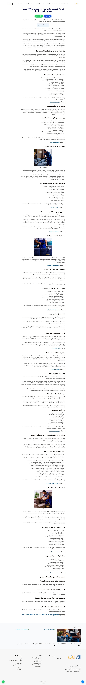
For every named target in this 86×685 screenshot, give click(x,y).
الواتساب (38, 16)
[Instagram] (57, 658)
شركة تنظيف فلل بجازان (30, 614)
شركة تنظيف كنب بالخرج (55, 207)
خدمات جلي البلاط (40, 3)
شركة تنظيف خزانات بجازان (41, 614)
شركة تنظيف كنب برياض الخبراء (53, 265)
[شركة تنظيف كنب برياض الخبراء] (17, 635)
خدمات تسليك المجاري (52, 3)
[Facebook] (60, 658)
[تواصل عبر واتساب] (3, 681)
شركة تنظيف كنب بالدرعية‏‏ (54, 231)
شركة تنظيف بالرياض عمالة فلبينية (52, 483)
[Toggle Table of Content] (46, 25)
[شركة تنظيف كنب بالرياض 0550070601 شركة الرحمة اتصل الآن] (43, 635)
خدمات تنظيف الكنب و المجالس (53, 309)
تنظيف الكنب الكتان (55, 369)
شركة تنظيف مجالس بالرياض (53, 614)
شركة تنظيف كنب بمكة (54, 142)
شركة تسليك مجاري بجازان (54, 572)
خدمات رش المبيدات (29, 3)
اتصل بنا (10, 3)
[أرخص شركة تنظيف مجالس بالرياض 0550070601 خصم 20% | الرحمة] (69, 635)
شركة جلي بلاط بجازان (54, 615)
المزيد (20, 3)
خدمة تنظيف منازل (64, 3)
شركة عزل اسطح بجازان (56, 348)
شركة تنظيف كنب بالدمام (54, 102)
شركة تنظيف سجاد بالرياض (54, 551)
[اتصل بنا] (82, 681)
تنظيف (59, 412)
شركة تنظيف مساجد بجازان (54, 431)
